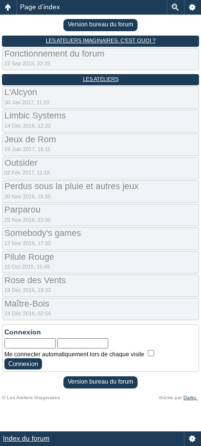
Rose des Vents (35, 280)
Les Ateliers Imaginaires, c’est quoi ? (101, 40)
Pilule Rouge (29, 257)
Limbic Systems (35, 115)
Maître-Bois (26, 304)
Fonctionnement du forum (54, 53)
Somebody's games (42, 233)
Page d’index (40, 7)
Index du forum (26, 438)
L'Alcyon (20, 92)
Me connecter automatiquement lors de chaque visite (75, 354)
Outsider (21, 163)
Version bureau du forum (100, 24)
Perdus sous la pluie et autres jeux (71, 186)
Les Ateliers (101, 79)
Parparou (22, 209)
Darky (190, 397)
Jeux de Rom (30, 139)
